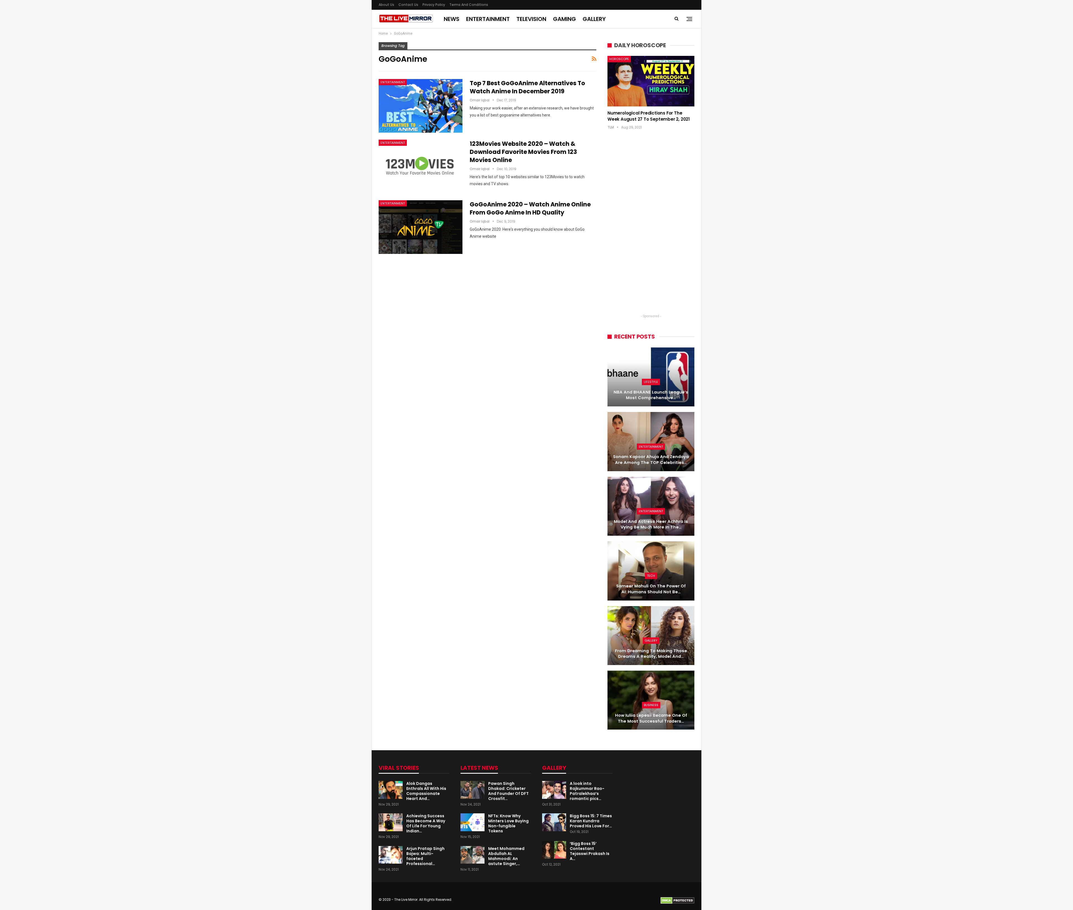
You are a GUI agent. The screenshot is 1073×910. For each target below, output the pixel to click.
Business (651, 705)
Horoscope (619, 59)
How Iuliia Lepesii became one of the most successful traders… (651, 718)
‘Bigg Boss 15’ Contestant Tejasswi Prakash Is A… (589, 851)
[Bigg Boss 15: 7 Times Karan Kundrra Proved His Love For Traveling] (554, 822)
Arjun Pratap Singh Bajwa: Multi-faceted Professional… (425, 856)
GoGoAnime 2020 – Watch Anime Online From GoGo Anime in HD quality (530, 208)
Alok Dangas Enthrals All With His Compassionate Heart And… (426, 791)
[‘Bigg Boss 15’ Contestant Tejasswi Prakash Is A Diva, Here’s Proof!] (554, 850)
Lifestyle (651, 382)
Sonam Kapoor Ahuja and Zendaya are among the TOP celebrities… (651, 459)
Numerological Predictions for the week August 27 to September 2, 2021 (648, 116)
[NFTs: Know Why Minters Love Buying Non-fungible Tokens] (472, 822)
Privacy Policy (433, 4)
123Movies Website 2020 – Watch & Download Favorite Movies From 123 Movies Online (523, 152)
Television (531, 19)
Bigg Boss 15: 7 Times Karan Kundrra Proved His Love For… (591, 821)
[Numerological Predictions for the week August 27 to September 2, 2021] (650, 81)
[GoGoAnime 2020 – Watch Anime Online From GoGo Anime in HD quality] (420, 227)
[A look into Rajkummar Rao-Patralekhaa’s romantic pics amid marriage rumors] (554, 790)
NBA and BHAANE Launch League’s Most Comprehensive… (651, 395)
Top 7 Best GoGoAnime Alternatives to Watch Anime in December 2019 (527, 87)
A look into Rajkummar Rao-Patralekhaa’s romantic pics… (587, 791)
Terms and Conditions (468, 4)
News (451, 19)
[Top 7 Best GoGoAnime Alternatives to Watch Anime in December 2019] (420, 106)
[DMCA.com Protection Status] (677, 900)
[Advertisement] (651, 227)
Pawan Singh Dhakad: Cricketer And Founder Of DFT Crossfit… (508, 791)
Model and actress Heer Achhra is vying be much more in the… (651, 524)
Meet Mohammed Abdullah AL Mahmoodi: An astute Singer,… (506, 856)
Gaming (564, 19)
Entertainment (488, 19)
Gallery (594, 19)
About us (386, 4)
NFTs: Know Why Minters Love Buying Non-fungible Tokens (508, 823)
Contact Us (408, 4)
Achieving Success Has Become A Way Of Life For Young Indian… (425, 823)
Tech (651, 575)
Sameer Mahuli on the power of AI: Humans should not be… (651, 589)
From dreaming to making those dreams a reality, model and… (651, 653)
